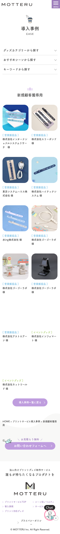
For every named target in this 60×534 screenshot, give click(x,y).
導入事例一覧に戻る (30, 402)
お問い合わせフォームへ (30, 444)
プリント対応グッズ (14, 511)
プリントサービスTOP (15, 502)
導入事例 (9, 506)
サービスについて (43, 506)
